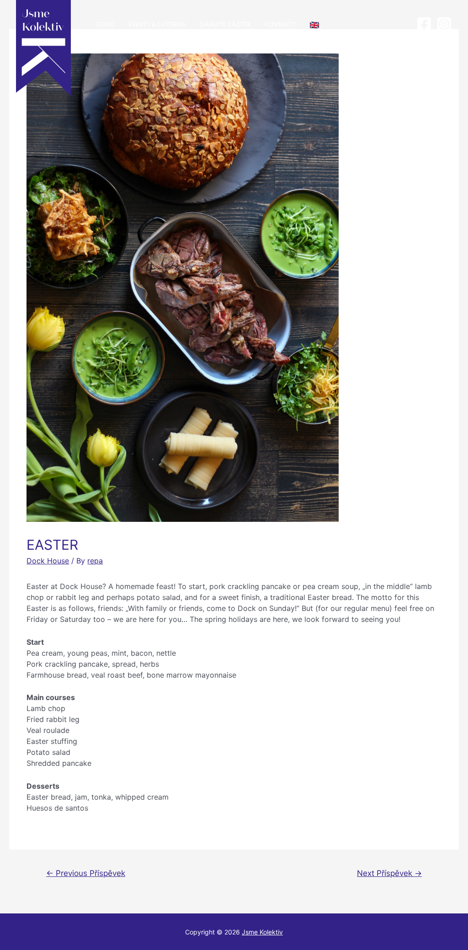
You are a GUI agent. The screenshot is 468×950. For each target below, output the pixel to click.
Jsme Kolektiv (262, 932)
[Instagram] (444, 24)
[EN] (314, 25)
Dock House (48, 560)
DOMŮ (105, 25)
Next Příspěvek (389, 873)
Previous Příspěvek (85, 873)
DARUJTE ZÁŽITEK (225, 25)
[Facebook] (424, 24)
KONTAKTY (280, 25)
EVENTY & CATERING (157, 25)
